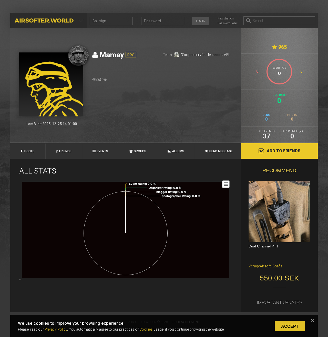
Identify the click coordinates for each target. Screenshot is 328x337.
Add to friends (283, 150)
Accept (290, 326)
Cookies (146, 329)
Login (200, 21)
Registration (226, 18)
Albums (178, 151)
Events (102, 151)
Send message (221, 151)
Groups (140, 151)
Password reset (228, 23)
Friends (65, 151)
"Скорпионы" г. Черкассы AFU (206, 55)
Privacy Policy (56, 329)
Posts (29, 151)
